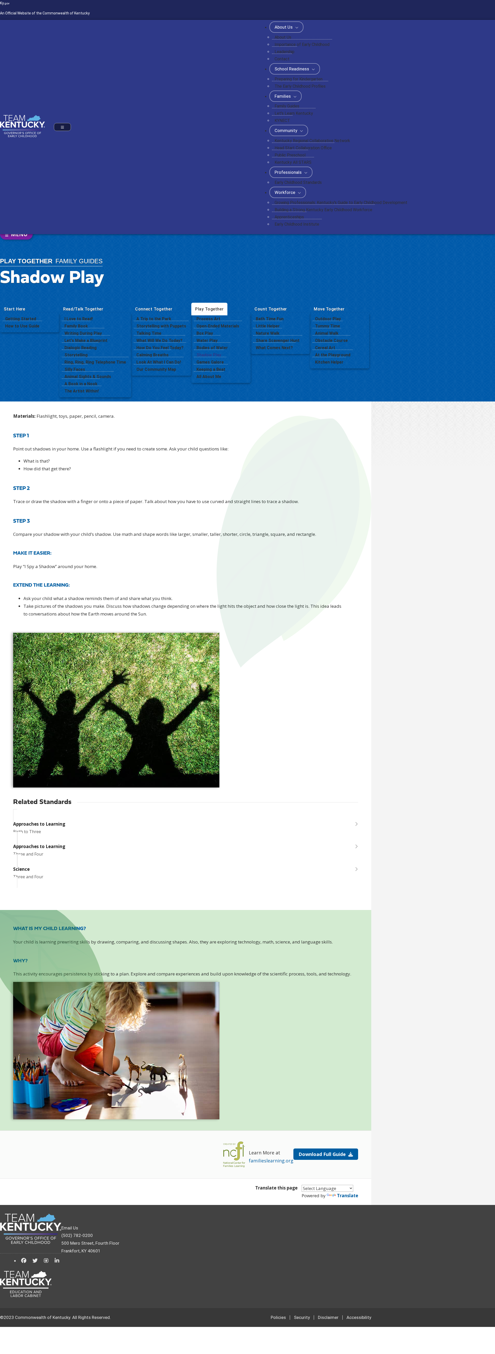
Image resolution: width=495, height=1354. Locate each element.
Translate (347, 1196)
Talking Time (148, 333)
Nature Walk (267, 333)
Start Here (14, 309)
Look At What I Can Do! (158, 362)
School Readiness (292, 68)
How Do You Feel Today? (160, 347)
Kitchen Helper (329, 362)
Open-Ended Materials (217, 326)
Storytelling (76, 354)
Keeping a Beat (210, 369)
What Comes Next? (274, 347)
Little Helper (268, 326)
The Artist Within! (81, 391)
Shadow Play (208, 354)
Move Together (329, 309)
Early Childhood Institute (297, 224)
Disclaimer (328, 1317)
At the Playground (332, 354)
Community (286, 130)
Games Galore (210, 362)
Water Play (207, 340)
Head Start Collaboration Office (303, 147)
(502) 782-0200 (77, 1235)
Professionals (289, 172)
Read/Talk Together (83, 309)
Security (302, 1317)
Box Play (204, 333)
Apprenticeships (289, 217)
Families (283, 96)
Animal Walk (327, 333)
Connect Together (153, 309)
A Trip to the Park (153, 318)
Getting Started (20, 318)
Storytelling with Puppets (161, 326)
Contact (282, 58)
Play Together (209, 309)
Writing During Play (83, 333)
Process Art (208, 318)
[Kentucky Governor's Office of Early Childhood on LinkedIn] (57, 1260)
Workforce (285, 192)
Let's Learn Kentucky (294, 113)
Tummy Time (327, 326)
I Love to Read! (78, 318)
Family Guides (287, 106)
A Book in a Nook (80, 383)
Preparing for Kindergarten (299, 79)
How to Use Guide (22, 326)
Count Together (270, 309)
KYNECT (282, 120)
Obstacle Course (331, 340)
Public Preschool (290, 155)
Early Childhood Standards (298, 182)
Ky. (5, 3)
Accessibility (358, 1317)
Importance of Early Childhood (302, 44)
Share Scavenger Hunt (278, 340)
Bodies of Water (212, 347)
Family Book (76, 326)
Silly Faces (74, 369)
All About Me (208, 376)
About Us (284, 27)
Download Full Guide (322, 1154)
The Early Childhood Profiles (300, 86)
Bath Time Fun (270, 318)
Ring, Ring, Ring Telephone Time (95, 362)
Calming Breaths (152, 354)
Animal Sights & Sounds (87, 376)
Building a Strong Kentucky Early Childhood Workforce (323, 209)
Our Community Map (156, 369)
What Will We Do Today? (159, 340)
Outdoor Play (328, 318)
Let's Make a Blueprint (86, 340)
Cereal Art (325, 347)
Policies (278, 1317)
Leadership (284, 51)
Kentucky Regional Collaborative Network (312, 140)
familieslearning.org (271, 1161)
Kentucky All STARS (293, 162)
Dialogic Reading (80, 347)
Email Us (69, 1227)
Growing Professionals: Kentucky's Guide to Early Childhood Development (341, 202)
